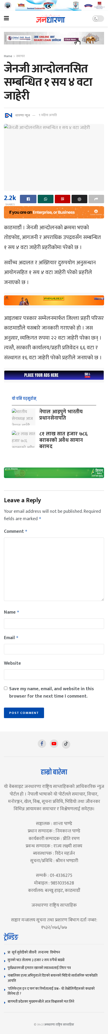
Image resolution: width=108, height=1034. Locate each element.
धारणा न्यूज (22, 115)
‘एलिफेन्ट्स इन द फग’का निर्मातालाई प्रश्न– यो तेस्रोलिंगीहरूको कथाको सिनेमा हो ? (51, 991)
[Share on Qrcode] (62, 199)
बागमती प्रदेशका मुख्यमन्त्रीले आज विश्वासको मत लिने (41, 1001)
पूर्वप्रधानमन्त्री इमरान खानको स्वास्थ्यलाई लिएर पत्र (39, 968)
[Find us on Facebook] (42, 743)
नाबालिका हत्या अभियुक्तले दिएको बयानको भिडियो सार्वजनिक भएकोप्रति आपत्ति (53, 978)
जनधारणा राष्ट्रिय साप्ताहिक (59, 1024)
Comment (16, 531)
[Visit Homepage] (50, 18)
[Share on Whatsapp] (45, 199)
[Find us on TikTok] (66, 744)
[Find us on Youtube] (54, 743)
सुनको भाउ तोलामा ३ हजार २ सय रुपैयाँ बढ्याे (36, 960)
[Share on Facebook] (28, 199)
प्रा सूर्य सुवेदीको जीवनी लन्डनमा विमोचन (35, 952)
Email (11, 638)
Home (8, 56)
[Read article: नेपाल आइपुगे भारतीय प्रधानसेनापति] (23, 417)
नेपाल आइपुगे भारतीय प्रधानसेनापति (61, 414)
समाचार (20, 56)
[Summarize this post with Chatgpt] (79, 199)
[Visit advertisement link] (54, 5)
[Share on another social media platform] (96, 199)
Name (11, 612)
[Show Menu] (6, 19)
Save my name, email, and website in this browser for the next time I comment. (51, 692)
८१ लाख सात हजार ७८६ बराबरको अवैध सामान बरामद (63, 440)
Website (12, 663)
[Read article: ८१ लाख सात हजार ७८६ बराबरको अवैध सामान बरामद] (23, 439)
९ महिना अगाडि (48, 115)
